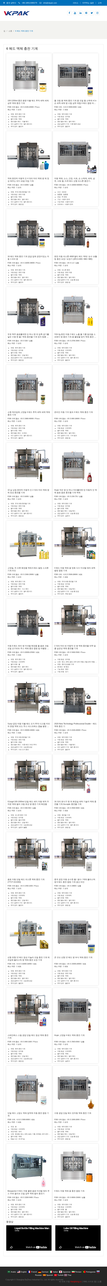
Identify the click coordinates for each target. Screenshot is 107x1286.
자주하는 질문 (88, 3)
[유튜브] (75, 13)
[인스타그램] (97, 13)
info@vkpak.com (50, 3)
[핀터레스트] (86, 13)
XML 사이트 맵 (89, 1281)
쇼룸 (100, 1281)
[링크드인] (80, 13)
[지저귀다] (92, 13)
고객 (100, 3)
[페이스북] (69, 13)
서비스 (75, 3)
